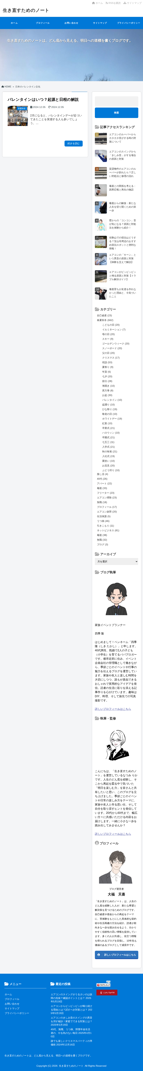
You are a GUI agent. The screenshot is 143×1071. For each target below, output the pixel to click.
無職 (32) (102, 539)
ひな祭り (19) (109, 409)
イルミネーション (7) (114, 329)
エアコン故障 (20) (107, 511)
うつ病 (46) (103, 521)
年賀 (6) (106, 371)
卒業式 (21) (108, 428)
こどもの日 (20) (111, 324)
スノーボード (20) (112, 348)
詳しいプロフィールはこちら (113, 708)
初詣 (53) (107, 362)
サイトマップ (134, 3)
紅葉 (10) (107, 423)
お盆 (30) (107, 395)
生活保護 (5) (104, 516)
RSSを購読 (115, 3)
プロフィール (43, 23)
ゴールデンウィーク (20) (115, 343)
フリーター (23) (105, 492)
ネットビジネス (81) (108, 530)
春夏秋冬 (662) (105, 320)
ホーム (99, 3)
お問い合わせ (71, 23)
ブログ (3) (102, 544)
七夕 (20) (107, 376)
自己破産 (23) (104, 315)
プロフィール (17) (107, 507)
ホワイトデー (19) (112, 418)
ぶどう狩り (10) (111, 470)
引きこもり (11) (105, 525)
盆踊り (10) (108, 404)
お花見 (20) (108, 465)
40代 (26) (102, 478)
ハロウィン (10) (111, 432)
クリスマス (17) (111, 357)
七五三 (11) (108, 442)
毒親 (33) (102, 488)
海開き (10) (108, 385)
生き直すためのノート (26, 10)
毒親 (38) (102, 535)
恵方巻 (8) (107, 390)
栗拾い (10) (108, 460)
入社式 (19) (108, 456)
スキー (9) (107, 338)
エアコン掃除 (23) (107, 497)
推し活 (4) (102, 474)
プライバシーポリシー (128, 23)
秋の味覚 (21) (109, 451)
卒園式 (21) (108, 437)
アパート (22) (104, 483)
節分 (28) (107, 381)
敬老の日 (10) (109, 414)
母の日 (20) (108, 334)
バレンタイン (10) (112, 399)
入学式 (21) (108, 446)
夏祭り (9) (107, 367)
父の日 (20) (108, 353)
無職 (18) (102, 502)
